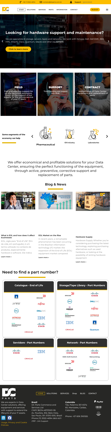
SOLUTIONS (31, 9)
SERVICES (42, 9)
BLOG (82, 393)
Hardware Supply (84, 237)
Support (78, 2)
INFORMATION (61, 9)
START (21, 9)
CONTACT (74, 9)
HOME (40, 393)
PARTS (51, 9)
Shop (74, 393)
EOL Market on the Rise (49, 235)
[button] (107, 9)
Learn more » (6, 257)
